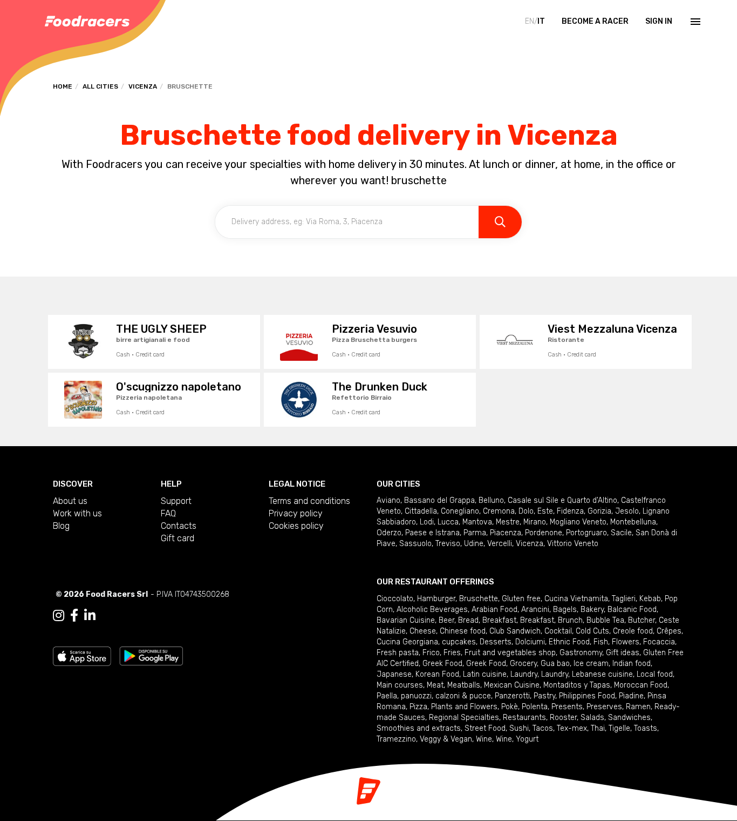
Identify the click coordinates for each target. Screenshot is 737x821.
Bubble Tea (605, 620)
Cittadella (421, 511)
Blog (61, 526)
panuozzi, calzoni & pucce (446, 696)
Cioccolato (395, 598)
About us (70, 501)
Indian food (631, 663)
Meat (435, 685)
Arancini (535, 609)
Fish (600, 642)
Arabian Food (494, 609)
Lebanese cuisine (602, 674)
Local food (655, 674)
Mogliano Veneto (578, 522)
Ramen (638, 706)
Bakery (592, 609)
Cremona (499, 511)
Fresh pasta (398, 652)
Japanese (394, 674)
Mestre (508, 522)
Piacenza (505, 532)
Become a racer (595, 21)
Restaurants (524, 717)
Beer (446, 620)
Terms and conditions (309, 501)
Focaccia (659, 642)
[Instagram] (58, 615)
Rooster (563, 717)
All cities (100, 86)
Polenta (535, 706)
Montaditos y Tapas (576, 685)
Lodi (427, 522)
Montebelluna (633, 522)
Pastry (544, 696)
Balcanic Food (632, 609)
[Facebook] (74, 615)
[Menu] (694, 22)
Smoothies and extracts (419, 728)
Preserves (604, 706)
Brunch (570, 620)
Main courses (400, 685)
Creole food (633, 631)
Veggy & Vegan (446, 739)
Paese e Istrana (432, 532)
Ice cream (591, 663)
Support (176, 501)
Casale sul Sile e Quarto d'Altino (562, 500)
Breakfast (499, 620)
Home (62, 86)
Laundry (523, 674)
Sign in (658, 21)
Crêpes (669, 631)
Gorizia (599, 511)
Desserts (495, 642)
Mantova (477, 522)
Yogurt (527, 739)
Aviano (388, 500)
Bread (468, 620)
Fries (452, 652)
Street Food (485, 728)
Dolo (526, 511)
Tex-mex (572, 728)
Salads (592, 717)
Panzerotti (512, 696)
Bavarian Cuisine (406, 620)
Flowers (625, 642)
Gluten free (521, 598)
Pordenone (543, 532)
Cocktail (558, 631)
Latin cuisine (485, 674)
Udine (473, 543)
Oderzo (389, 532)
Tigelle (619, 728)
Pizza (418, 706)
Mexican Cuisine (512, 685)
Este (545, 511)
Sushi (519, 728)
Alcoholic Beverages (432, 609)
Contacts (178, 526)
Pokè (509, 706)
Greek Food (442, 663)
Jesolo (627, 511)
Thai (598, 728)
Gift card (177, 538)
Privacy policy (296, 513)
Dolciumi (530, 642)
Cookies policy (296, 526)
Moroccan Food (640, 685)
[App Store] (82, 655)
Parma (474, 532)
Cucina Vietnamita (576, 598)
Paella (387, 696)
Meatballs (463, 685)
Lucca (448, 522)
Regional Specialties (464, 717)
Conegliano (460, 511)
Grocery (523, 663)
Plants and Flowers (464, 706)
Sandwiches (629, 717)
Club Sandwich (515, 631)
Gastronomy (580, 652)
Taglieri (624, 598)
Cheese (423, 631)
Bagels (565, 609)
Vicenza (142, 86)
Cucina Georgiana (407, 642)
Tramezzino (396, 739)
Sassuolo (415, 543)
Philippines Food (587, 696)
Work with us (77, 513)
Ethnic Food (569, 642)
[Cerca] (500, 222)
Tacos (543, 728)
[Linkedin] (89, 615)
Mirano (534, 522)
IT (541, 21)
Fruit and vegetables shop (510, 652)
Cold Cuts (592, 631)
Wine (484, 739)
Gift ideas (622, 652)
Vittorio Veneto (572, 543)
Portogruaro (586, 532)
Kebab (650, 598)
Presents (567, 706)
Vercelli (499, 543)
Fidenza (570, 511)
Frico (431, 652)
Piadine (631, 696)
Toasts (645, 728)
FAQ (168, 513)
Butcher (641, 620)
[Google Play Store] (151, 655)
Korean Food (437, 674)
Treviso (447, 543)
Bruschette (478, 598)
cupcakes (459, 642)
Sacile (621, 532)
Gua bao (555, 663)
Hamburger (436, 598)
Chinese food (463, 631)
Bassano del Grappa (439, 500)
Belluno (491, 500)
